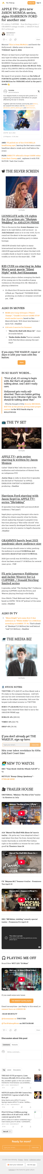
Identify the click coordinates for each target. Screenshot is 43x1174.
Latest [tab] (9, 1070)
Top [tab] (4, 1070)
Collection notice (34, 1160)
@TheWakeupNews (10, 1023)
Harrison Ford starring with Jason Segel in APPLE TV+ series (20, 499)
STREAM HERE (8, 779)
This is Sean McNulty (18, 44)
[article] (21, 1081)
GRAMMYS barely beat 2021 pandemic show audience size (21, 542)
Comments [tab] (6, 1045)
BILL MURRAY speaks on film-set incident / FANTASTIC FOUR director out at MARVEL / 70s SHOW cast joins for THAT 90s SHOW (16, 1082)
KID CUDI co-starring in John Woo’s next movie (21, 267)
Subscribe (31, 3)
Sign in (39, 3)
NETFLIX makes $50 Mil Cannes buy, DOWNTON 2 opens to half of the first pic (17, 1095)
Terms (26, 1160)
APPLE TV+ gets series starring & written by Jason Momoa (20, 460)
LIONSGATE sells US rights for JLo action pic (19, 217)
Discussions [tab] (17, 1070)
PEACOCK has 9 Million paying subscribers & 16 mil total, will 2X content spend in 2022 (15, 1114)
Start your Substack (16, 1165)
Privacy (20, 1160)
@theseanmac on (9, 1018)
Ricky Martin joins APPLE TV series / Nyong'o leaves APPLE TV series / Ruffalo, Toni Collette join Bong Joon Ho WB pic (16, 1101)
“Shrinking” (17, 502)
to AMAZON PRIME (26, 222)
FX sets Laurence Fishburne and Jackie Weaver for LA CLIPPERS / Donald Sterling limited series (20, 578)
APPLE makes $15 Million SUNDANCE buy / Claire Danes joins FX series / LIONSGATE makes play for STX (17, 1121)
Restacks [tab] (15, 1045)
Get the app (31, 1165)
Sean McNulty (10, 33)
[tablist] (10, 1045)
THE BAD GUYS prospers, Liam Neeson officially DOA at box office (16, 1076)
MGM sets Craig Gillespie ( (16, 313)
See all (5, 1131)
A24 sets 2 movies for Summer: (18, 327)
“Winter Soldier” (22, 621)
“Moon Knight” (11, 618)
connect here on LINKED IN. (14, 1009)
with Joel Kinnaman (23, 272)
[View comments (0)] (11, 40)
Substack (12, 1170)
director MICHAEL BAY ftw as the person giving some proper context (22, 406)
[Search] (39, 1070)
